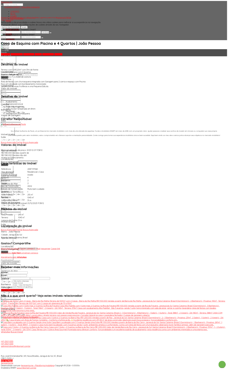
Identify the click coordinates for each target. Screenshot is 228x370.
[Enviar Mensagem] (42, 37)
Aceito (24, 27)
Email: (4, 275)
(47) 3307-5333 (7, 341)
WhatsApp (5, 332)
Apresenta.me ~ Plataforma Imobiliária (37, 365)
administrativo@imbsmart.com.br (15, 346)
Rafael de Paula (8, 126)
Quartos (5, 104)
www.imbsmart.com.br (26, 368)
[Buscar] (2, 5)
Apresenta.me (7, 363)
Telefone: (5, 278)
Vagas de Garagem (10, 115)
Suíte (3, 137)
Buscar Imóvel (17, 332)
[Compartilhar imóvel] (2, 59)
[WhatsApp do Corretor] (13, 124)
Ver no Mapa (7, 361)
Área (3, 120)
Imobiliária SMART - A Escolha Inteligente (22, 7)
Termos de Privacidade (10, 27)
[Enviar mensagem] (50, 32)
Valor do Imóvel (9, 88)
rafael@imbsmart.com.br (12, 139)
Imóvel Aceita (7, 134)
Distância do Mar (9, 183)
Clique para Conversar (10, 262)
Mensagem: (6, 287)
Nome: (4, 272)
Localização (7, 159)
